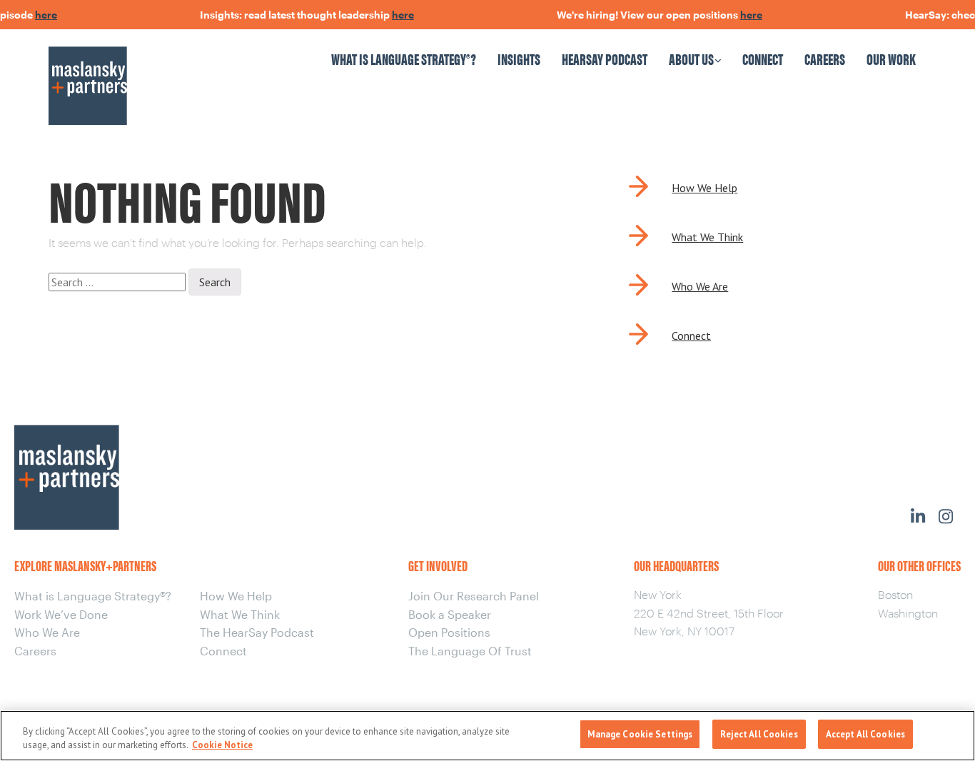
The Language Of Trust (470, 650)
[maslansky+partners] (154, 71)
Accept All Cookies (865, 734)
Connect (762, 58)
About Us (691, 58)
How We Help (704, 188)
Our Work (891, 58)
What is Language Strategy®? (403, 58)
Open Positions (449, 632)
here (39, 15)
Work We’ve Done (61, 614)
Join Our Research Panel (473, 596)
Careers (824, 58)
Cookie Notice (222, 746)
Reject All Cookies (758, 734)
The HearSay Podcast (257, 632)
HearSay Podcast (604, 58)
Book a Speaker (449, 614)
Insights (518, 58)
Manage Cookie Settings (640, 734)
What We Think (707, 237)
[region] (487, 735)
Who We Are (700, 286)
